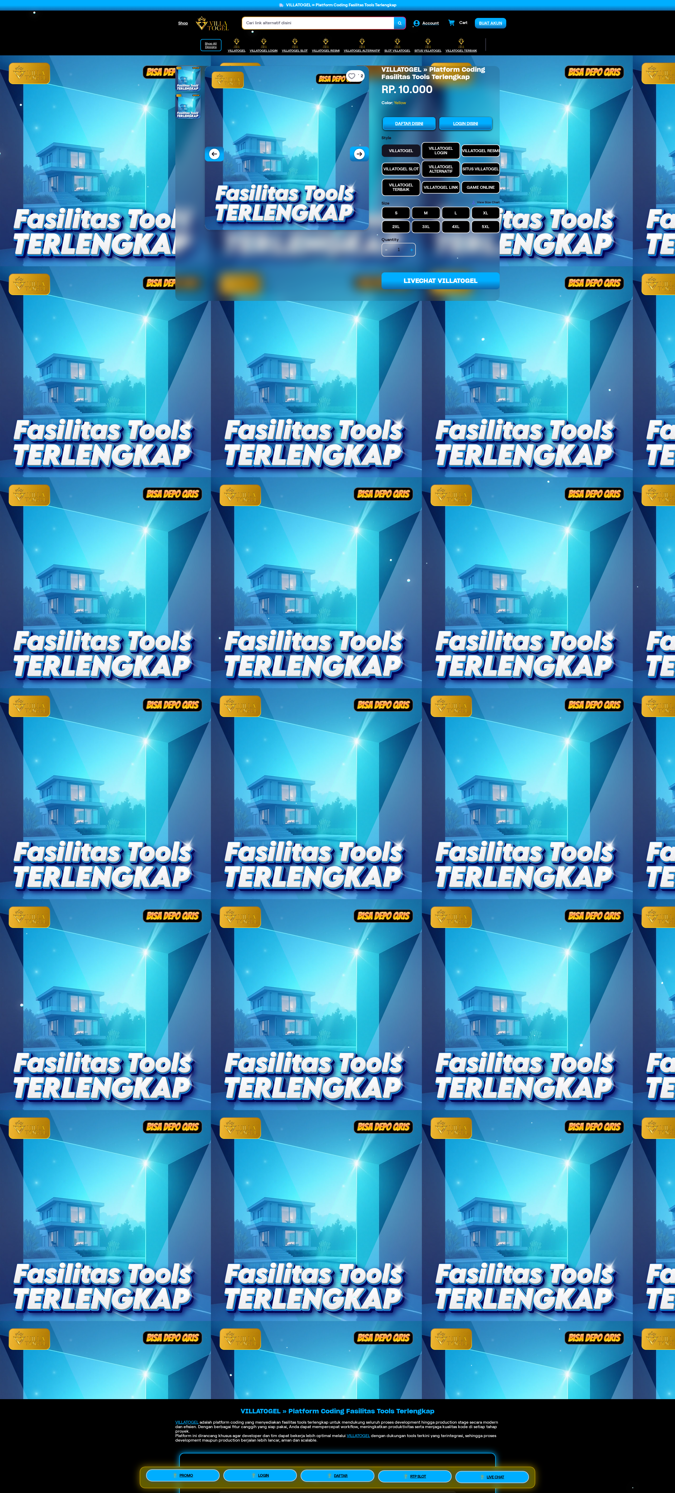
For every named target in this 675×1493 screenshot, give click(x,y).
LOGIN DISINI (465, 123)
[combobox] (318, 23)
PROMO (186, 1477)
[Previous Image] (214, 154)
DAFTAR (341, 1476)
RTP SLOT (418, 1475)
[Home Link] (212, 23)
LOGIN (263, 1477)
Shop (183, 23)
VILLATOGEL (187, 1422)
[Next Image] (359, 154)
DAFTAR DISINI (409, 123)
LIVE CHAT (495, 1475)
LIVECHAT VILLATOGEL (441, 281)
